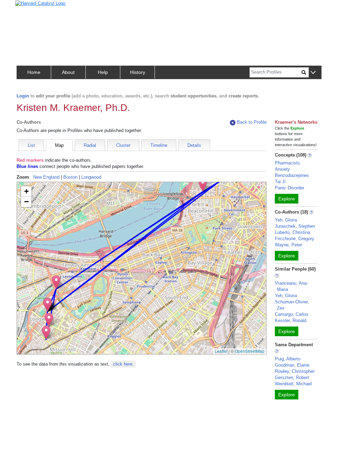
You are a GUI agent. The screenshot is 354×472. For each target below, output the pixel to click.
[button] (313, 72)
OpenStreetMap (249, 351)
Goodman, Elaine (292, 365)
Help (103, 72)
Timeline (158, 145)
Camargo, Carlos (291, 314)
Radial (90, 145)
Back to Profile (252, 122)
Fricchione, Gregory (294, 238)
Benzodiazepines (292, 175)
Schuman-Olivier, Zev (292, 305)
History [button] (137, 72)
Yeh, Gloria (286, 220)
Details (194, 145)
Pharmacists (287, 163)
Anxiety (282, 169)
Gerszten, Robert (292, 377)
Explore (286, 198)
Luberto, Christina (292, 232)
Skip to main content (27, 8)
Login (23, 95)
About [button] (68, 72)
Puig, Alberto (287, 358)
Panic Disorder (289, 187)
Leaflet (221, 351)
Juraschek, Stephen (295, 226)
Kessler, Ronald (290, 320)
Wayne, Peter (288, 244)
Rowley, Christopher (295, 371)
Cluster (123, 145)
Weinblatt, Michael (293, 383)
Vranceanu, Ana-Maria (291, 286)
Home (33, 72)
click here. (123, 364)
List (31, 145)
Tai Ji (280, 181)
